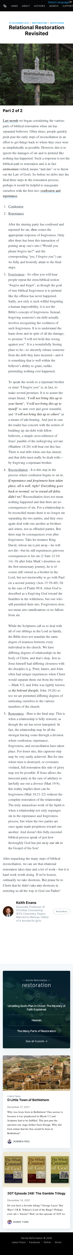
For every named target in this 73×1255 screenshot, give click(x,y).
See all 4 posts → (36, 1041)
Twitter (47, 1242)
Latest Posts (19, 1242)
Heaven (36, 1020)
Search (53, 6)
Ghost (58, 1242)
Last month (10, 120)
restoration (39, 23)
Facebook (34, 1242)
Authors (39, 6)
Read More (61, 911)
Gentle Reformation (32, 1238)
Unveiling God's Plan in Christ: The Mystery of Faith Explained (37, 1007)
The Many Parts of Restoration (36, 1031)
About (26, 6)
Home (14, 6)
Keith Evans (57, 23)
